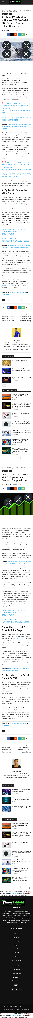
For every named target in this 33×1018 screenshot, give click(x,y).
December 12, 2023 (10, 120)
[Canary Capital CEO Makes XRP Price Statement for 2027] (6, 363)
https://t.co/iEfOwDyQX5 (19, 170)
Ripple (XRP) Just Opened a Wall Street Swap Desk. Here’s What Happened (20, 396)
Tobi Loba (7, 30)
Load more (16, 458)
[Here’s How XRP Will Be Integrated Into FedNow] (6, 380)
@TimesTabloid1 (9, 234)
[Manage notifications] (29, 1014)
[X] (12, 34)
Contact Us (16, 969)
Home (3, 10)
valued (3, 147)
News (10, 14)
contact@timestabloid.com (15, 926)
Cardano (16, 941)
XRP (7, 300)
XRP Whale (12, 300)
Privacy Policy (16, 981)
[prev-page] (3, 385)
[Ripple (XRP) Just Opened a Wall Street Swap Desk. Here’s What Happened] (6, 397)
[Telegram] (19, 34)
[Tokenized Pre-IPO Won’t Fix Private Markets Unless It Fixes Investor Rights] (6, 433)
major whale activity (7, 285)
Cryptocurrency (5, 14)
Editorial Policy (16, 973)
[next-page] (5, 385)
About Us (16, 966)
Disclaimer (16, 977)
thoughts (15, 204)
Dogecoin (16, 952)
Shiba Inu (16, 934)
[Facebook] (8, 34)
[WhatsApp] (23, 34)
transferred (5, 97)
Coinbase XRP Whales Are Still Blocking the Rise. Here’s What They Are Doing (21, 370)
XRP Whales (18, 300)
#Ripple (27, 165)
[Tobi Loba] (3, 30)
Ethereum (16, 937)
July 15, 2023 (23, 241)
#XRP (15, 103)
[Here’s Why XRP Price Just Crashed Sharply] (6, 415)
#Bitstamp (6, 111)
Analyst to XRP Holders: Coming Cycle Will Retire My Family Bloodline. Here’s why (21, 423)
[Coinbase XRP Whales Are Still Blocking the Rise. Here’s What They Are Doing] (6, 371)
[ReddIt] (15, 34)
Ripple (16, 949)
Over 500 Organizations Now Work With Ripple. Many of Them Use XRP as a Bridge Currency (16, 126)
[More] (26, 34)
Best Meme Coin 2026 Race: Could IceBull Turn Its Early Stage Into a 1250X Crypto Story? (20, 441)
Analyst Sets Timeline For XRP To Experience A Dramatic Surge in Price (8, 318)
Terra (16, 945)
